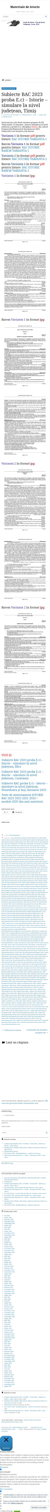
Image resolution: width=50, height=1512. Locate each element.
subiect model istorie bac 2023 (26, 983)
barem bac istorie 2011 (35, 861)
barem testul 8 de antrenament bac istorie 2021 (27, 904)
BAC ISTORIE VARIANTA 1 (29, 139)
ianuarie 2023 (8, 1268)
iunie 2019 (7, 1344)
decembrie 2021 (9, 1289)
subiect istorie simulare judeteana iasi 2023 (29, 979)
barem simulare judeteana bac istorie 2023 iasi (33, 888)
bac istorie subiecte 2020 (17, 853)
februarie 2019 (8, 1351)
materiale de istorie (8, 929)
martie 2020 (8, 1328)
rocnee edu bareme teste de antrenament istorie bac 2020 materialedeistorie (24, 936)
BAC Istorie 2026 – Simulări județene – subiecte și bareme (22, 1153)
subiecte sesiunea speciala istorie (32, 999)
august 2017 (8, 1386)
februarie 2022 (8, 1285)
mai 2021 (7, 1301)
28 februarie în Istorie (11, 1151)
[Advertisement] (25, 52)
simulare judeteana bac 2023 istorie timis (14, 972)
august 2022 (8, 1274)
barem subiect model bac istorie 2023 (33, 890)
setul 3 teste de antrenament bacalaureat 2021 (29, 952)
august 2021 (8, 1295)
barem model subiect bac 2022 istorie (36, 867)
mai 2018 (7, 1369)
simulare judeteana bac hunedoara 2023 (17, 974)
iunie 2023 (7, 1258)
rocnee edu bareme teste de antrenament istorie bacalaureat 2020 (22, 939)
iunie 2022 (7, 1278)
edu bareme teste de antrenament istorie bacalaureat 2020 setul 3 (22, 916)
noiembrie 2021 (9, 1291)
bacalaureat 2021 (11, 855)
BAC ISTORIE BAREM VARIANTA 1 (21, 149)
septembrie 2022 (9, 1272)
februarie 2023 (8, 1266)
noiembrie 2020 (9, 1312)
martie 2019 (8, 1349)
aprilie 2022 (7, 1281)
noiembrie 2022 (9, 1270)
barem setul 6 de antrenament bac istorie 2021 (19, 877)
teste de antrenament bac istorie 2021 (18, 1008)
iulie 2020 (7, 1320)
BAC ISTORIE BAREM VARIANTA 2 (21, 169)
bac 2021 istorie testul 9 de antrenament (32, 840)
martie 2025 (8, 1231)
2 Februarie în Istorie (12, 1030)
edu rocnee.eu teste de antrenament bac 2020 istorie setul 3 (23, 924)
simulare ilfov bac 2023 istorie (14, 968)
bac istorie (37, 844)
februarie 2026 (8, 1219)
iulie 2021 (7, 1297)
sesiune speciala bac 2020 (22, 943)
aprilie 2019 (7, 1347)
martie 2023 (8, 1264)
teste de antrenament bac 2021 (18, 1006)
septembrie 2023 (9, 1252)
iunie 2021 (7, 1299)
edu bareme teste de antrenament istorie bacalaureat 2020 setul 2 (22, 914)
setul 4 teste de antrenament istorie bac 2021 (23, 956)
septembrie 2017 (9, 1384)
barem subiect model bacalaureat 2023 (14, 892)
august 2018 (8, 1363)
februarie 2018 (8, 1375)
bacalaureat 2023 (22, 857)
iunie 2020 (7, 1322)
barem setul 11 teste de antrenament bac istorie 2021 (26, 871)
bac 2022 (4, 844)
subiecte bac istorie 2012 (25, 993)
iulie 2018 (7, 1365)
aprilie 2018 (7, 1371)
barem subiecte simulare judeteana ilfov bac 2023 (24, 894)
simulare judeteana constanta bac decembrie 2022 (23, 977)
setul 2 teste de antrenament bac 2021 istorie (23, 950)
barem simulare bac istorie (34, 882)
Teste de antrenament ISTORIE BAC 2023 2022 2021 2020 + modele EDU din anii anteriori (22, 798)
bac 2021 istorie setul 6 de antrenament (24, 838)
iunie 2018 (7, 1367)
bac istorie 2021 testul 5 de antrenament (30, 851)
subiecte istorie (17, 999)
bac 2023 (20, 844)
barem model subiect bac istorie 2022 (13, 869)
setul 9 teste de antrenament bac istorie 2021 (19, 966)
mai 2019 (7, 1345)
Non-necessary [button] (6, 1489)
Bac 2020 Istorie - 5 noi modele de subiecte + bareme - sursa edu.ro (25, 1193)
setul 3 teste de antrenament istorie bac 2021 (25, 953)
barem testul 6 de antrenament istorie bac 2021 (24, 901)
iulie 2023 (7, 1256)
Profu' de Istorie (11, 115)
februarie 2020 (8, 1330)
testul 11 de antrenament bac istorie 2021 (25, 1012)
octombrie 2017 (9, 1382)
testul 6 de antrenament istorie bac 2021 (21, 1018)
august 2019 (8, 1340)
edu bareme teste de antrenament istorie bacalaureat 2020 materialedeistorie (24, 911)
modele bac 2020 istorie (31, 931)
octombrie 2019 (9, 1336)
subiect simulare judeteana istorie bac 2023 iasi (23, 987)
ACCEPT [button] (17, 1511)
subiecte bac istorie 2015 (28, 995)
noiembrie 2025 (9, 1221)
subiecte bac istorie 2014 (12, 995)
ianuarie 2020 (8, 1332)
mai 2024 (7, 1241)
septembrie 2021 (9, 1293)
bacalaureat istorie (7, 859)
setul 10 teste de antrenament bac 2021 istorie (30, 946)
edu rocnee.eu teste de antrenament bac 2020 (20, 923)
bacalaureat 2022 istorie (9, 857)
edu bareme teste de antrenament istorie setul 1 (22, 918)
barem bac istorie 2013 (19, 863)
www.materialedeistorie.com (11, 1024)
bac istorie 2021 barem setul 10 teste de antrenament (21, 845)
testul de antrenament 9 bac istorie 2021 (33, 1022)
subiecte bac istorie (23, 991)
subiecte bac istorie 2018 (33, 997)
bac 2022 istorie (12, 844)
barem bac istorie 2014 (34, 863)
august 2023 (8, 1254)
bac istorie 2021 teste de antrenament (24, 849)
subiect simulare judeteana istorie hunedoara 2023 (23, 988)
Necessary (5, 1472)
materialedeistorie (20, 929)
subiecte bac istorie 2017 (17, 997)
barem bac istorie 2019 (16, 867)
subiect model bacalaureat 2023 (22, 981)
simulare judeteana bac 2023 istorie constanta (32, 970)
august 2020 (8, 1318)
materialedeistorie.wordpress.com (12, 931)
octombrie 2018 (9, 1359)
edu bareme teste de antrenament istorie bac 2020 (31, 908)
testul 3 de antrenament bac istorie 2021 (33, 1014)
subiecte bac (33, 989)
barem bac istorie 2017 (31, 865)
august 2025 (8, 1225)
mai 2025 (7, 1229)
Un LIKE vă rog (7, 1163)
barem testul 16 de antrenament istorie (14, 898)
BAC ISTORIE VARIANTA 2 (29, 159)
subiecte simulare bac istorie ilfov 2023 (14, 1001)
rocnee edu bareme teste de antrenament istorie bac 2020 (23, 935)
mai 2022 (7, 1280)
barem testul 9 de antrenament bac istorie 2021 (24, 905)
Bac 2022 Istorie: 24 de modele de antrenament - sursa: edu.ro (23, 1187)
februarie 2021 (8, 1307)
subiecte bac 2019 (10, 991)
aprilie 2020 (7, 1326)
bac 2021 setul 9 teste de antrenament (36, 842)
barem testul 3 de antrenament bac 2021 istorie (27, 900)
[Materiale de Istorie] (25, 23)
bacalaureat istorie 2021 (21, 859)
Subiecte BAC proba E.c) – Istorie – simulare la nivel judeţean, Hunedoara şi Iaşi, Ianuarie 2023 (25, 786)
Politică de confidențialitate (15, 1427)
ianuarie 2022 (8, 1287)
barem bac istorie (7, 861)
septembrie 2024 (9, 1235)
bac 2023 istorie (29, 844)
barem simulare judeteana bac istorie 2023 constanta (24, 885)
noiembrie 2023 (9, 1250)
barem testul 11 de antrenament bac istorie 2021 (30, 896)
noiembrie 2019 (9, 1334)
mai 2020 (7, 1324)
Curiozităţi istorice (32, 1420)
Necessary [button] (4, 1467)
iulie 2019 (7, 1342)
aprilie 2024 (7, 1243)
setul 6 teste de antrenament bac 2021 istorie (19, 960)
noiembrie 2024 (9, 1233)
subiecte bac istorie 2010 (37, 991)
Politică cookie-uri (17, 1503)
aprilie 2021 (7, 1303)
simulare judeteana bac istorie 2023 (16, 976)
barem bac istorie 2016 (16, 865)
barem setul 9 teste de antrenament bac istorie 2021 (24, 881)
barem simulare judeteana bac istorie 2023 (28, 884)
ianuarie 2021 (8, 1309)
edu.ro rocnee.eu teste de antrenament (34, 927)
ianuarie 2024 (8, 1247)
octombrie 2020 (9, 1314)
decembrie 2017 (9, 1378)
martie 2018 (8, 1373)
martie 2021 (8, 1305)
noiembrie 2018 (9, 1357)
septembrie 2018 (9, 1361)
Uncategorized (8, 88)
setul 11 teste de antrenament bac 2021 (14, 948)
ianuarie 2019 (8, 1353)
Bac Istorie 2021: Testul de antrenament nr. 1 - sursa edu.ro (22, 1195)
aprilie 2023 (7, 1262)
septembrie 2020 (9, 1316)
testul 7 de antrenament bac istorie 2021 (28, 1020)
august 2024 (8, 1237)
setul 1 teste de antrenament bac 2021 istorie (22, 944)
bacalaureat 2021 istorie (25, 855)
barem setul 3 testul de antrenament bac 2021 (25, 872)
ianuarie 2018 (8, 1376)
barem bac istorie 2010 (20, 861)
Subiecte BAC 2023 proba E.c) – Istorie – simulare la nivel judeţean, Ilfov (22, 763)
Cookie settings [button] (7, 1511)
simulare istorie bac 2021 (32, 968)
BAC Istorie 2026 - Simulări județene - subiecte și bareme (22, 1205)
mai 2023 (7, 1260)
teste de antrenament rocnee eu (19, 1010)
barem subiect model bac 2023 (11, 890)
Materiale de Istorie (25, 7)
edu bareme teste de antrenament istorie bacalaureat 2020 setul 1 (23, 912)
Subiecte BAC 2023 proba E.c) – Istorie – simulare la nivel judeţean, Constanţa (22, 775)
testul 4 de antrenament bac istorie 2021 (14, 1016)
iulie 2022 (7, 1276)
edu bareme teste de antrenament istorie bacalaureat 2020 (20, 910)
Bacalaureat (8, 1181)
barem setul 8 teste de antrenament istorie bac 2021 (21, 880)
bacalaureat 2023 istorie (35, 857)
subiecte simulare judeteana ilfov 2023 (23, 1003)
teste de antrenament (19, 1005)
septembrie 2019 (9, 1338)
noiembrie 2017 (9, 1380)
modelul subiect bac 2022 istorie (19, 933)
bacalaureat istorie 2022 (36, 859)
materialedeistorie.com (12, 1422)
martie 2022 (8, 1283)
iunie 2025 (7, 1227)
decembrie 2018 (9, 1355)
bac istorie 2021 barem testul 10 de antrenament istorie (24, 846)
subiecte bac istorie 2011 (9, 993)
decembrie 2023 (9, 1248)
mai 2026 (7, 1215)
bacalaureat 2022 (38, 855)
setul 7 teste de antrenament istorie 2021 (29, 962)
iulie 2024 (7, 1239)
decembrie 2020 (9, 1310)
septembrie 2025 (9, 1223)
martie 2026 (8, 1217)
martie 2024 (8, 1245)
